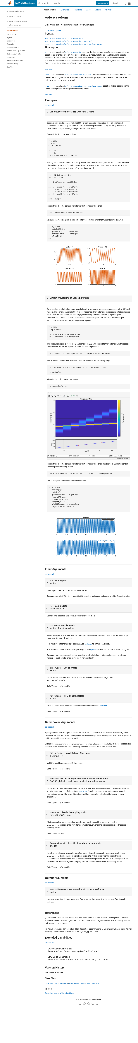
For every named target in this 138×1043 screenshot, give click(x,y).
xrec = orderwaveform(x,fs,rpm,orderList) (64, 38)
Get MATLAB (102, 3)
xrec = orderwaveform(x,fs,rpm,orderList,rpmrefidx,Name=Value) (74, 44)
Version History (12, 64)
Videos (98, 10)
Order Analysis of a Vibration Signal (59, 993)
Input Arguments (13, 47)
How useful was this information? (88, 999)
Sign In (116, 3)
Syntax (9, 38)
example (48, 69)
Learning (57, 3)
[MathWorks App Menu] (129, 3)
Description (11, 41)
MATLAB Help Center (25, 3)
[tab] (88, 113)
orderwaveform (12, 31)
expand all (49, 943)
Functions (77, 10)
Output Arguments (14, 54)
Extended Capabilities (15, 60)
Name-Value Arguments (16, 51)
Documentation (50, 10)
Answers (108, 10)
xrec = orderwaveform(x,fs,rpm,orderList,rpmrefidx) (68, 41)
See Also (10, 67)
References (11, 57)
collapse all (49, 105)
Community (43, 3)
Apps (88, 10)
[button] (124, 3)
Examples (10, 44)
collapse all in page (53, 30)
